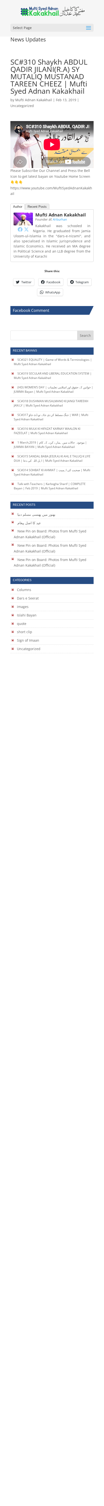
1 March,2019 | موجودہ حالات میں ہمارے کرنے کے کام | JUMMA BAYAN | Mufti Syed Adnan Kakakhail (50, 444)
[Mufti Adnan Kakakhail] (23, 222)
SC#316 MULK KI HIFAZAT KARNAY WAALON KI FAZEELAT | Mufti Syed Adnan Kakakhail (47, 431)
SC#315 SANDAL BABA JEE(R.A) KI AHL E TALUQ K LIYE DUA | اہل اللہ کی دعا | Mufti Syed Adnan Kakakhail (52, 458)
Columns (24, 589)
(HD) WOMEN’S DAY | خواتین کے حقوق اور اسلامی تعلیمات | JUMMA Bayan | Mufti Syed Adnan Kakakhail (53, 389)
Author (17, 206)
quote (21, 623)
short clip (24, 632)
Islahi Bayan (27, 615)
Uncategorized (28, 648)
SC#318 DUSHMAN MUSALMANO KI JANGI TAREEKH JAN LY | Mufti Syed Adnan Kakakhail (51, 403)
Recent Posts (37, 206)
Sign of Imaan (28, 640)
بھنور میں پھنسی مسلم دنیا (36, 514)
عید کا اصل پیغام (29, 523)
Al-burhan (60, 219)
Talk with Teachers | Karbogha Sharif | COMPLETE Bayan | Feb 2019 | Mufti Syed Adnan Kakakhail (50, 486)
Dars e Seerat (28, 598)
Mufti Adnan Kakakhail (33, 100)
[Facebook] (20, 229)
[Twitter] (26, 229)
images (23, 606)
